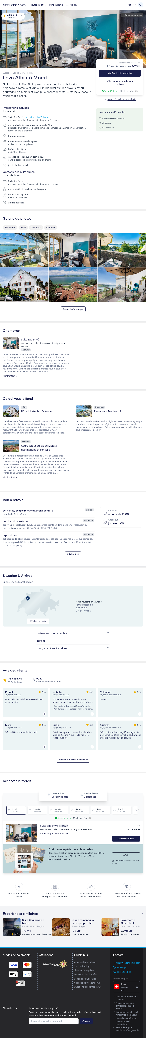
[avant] (138, 810)
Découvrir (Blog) (82, 966)
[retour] (141, 913)
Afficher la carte (38, 621)
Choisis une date (60, 796)
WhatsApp (106, 123)
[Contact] (129, 4)
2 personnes (90, 796)
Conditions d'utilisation (85, 978)
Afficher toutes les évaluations (73, 759)
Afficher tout (73, 554)
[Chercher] (140, 4)
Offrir (126, 855)
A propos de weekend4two (87, 982)
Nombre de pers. (91, 793)
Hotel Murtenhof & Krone (36, 117)
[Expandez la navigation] (82, 5)
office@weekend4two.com (113, 118)
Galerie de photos (133, 15)
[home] (14, 5)
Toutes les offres (38, 4)
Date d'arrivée (58, 793)
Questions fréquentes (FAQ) (87, 986)
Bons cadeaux (56, 4)
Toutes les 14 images (73, 309)
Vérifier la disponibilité (120, 73)
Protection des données (85, 974)
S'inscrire (86, 1021)
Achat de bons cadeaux (85, 962)
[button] (21, 833)
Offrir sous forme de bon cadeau (120, 82)
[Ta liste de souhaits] (134, 4)
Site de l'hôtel (82, 610)
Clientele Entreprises (84, 970)
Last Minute (71, 4)
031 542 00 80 (108, 127)
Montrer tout (9, 375)
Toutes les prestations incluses (54, 833)
